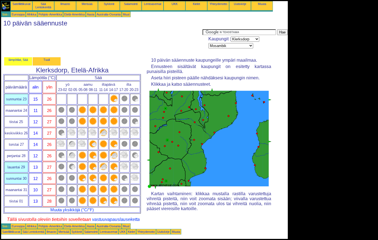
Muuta (262, 4)
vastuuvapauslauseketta (116, 219)
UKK (175, 4)
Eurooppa (18, 14)
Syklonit (109, 4)
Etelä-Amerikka (74, 14)
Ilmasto (65, 4)
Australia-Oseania (109, 14)
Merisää (87, 4)
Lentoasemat (152, 4)
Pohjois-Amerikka (50, 14)
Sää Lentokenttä (43, 5)
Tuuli (46, 59)
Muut (126, 14)
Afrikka (31, 14)
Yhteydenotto (218, 4)
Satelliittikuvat (21, 4)
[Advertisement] (102, 41)
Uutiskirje (240, 4)
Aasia (90, 14)
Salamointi (131, 4)
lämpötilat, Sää (18, 59)
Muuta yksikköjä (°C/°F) (72, 210)
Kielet (196, 4)
